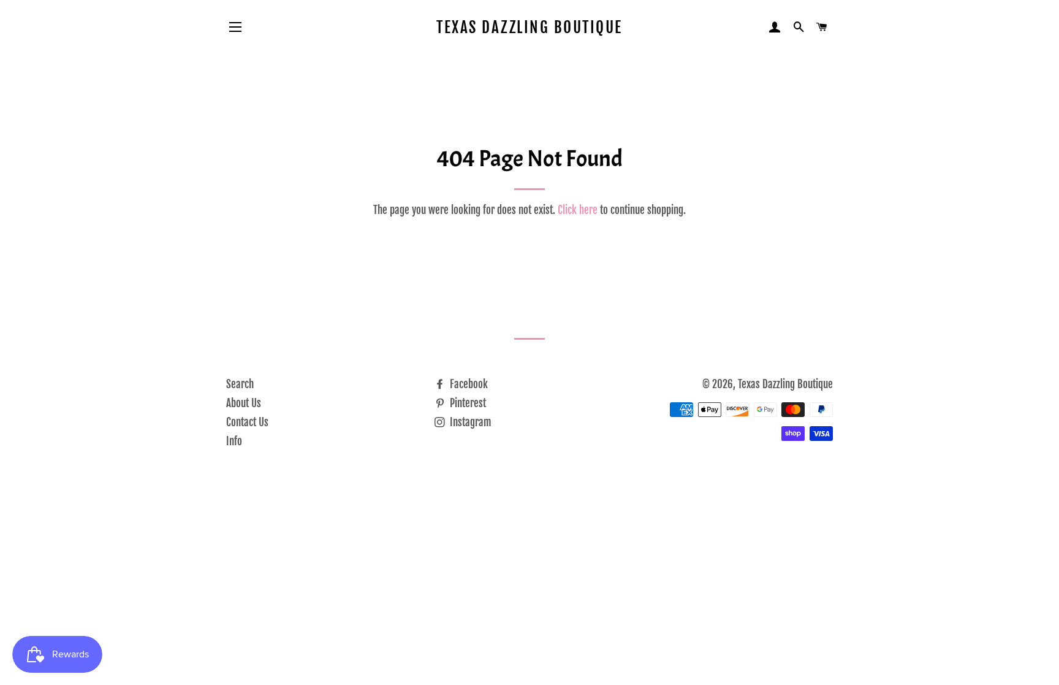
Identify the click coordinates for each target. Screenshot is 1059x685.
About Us (243, 403)
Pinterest (466, 403)
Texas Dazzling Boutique (529, 27)
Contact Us (247, 422)
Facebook (467, 384)
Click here (578, 210)
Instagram (469, 422)
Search (240, 384)
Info (234, 441)
